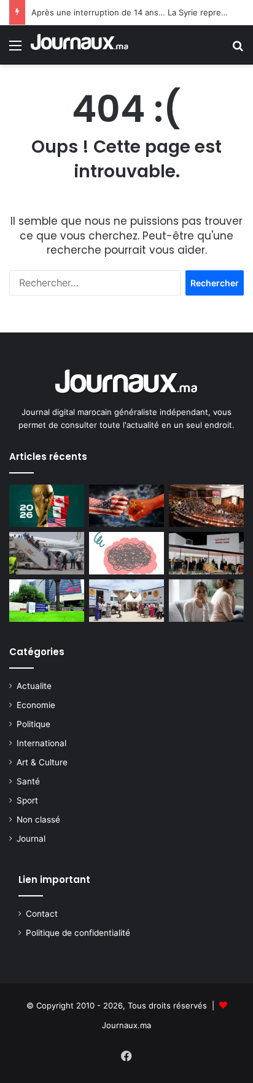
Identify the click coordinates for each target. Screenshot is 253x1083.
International (41, 743)
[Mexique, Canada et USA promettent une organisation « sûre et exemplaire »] (46, 506)
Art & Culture (42, 762)
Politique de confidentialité (78, 933)
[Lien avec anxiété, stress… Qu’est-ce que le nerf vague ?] (126, 553)
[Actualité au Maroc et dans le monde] (80, 45)
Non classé (38, 819)
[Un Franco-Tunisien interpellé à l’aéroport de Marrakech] (46, 553)
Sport (27, 800)
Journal (31, 838)
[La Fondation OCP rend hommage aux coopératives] (46, 600)
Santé (28, 781)
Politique (33, 724)
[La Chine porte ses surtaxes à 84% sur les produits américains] (126, 506)
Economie (36, 705)
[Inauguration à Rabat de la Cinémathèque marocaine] (206, 553)
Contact (42, 914)
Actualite (34, 686)
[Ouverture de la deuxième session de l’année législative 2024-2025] (206, 506)
